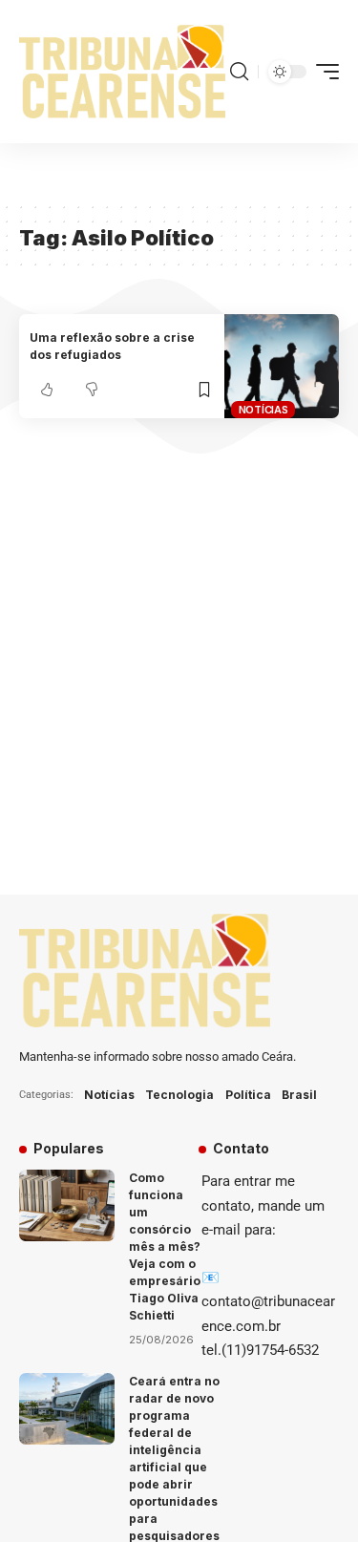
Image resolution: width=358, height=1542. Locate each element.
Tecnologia (179, 1095)
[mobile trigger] (322, 71)
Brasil (299, 1095)
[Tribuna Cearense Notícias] (122, 71)
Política (248, 1095)
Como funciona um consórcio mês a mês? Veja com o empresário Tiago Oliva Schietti (164, 1246)
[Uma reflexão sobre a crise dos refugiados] (281, 366)
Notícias (263, 409)
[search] (239, 71)
